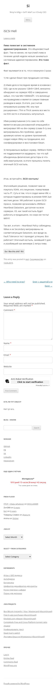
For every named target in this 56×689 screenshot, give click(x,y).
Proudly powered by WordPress (17, 683)
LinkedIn (7, 457)
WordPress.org (10, 665)
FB (5, 450)
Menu (28, 20)
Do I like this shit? (14, 251)
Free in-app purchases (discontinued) (20, 615)
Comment (9, 310)
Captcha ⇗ (42, 385)
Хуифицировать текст (14, 629)
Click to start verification (30, 382)
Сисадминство (36, 259)
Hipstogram (9, 460)
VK (5, 453)
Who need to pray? (14, 281)
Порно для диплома (13, 593)
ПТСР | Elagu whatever (14, 504)
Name (7, 343)
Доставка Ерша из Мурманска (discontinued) (24, 636)
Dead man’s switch (12, 633)
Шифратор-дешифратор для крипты (20, 586)
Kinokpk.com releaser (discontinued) (20, 618)
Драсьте (26, 514)
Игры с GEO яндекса (13, 575)
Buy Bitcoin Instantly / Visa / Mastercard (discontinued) (28, 611)
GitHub (7, 446)
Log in (6, 654)
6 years (17, 507)
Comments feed (11, 661)
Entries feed (9, 658)
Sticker (16, 518)
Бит (5, 511)
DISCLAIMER (32, 504)
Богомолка (9, 582)
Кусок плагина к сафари (15, 589)
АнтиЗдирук (9, 579)
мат (27, 259)
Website (8, 366)
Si (28, 6)
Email (7, 355)
